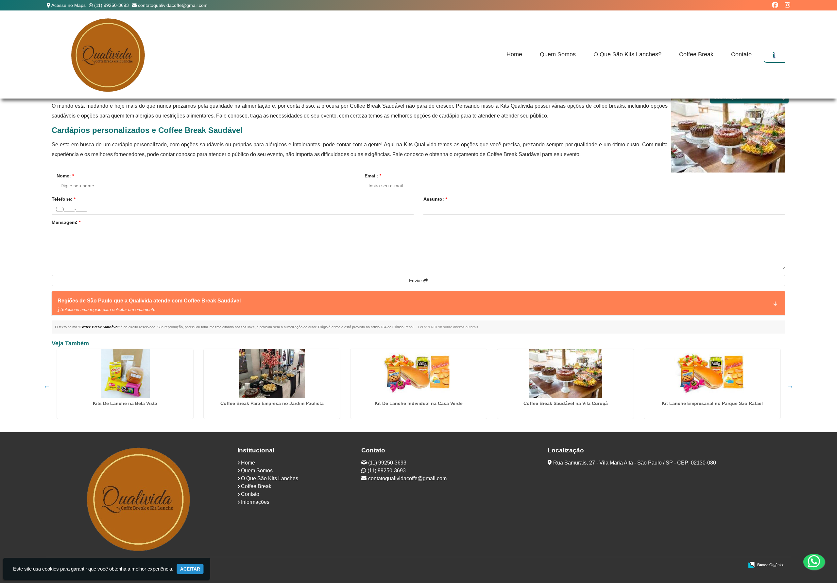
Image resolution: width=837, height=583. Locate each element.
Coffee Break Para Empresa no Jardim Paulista (272, 403)
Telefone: (64, 199)
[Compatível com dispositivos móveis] (736, 565)
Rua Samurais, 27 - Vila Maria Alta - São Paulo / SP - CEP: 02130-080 (634, 462)
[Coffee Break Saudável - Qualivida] (109, 54)
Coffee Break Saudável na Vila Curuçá (565, 403)
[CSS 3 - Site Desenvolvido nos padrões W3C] (714, 565)
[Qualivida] (139, 498)
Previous (46, 385)
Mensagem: (66, 222)
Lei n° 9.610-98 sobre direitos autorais (448, 327)
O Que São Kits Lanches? (627, 54)
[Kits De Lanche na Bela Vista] (125, 373)
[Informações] (773, 54)
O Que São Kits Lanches (269, 478)
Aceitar (190, 569)
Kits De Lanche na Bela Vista (125, 403)
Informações (255, 502)
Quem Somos (558, 54)
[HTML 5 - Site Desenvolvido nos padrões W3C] (691, 565)
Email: (373, 175)
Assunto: (435, 199)
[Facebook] (775, 5)
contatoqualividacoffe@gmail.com (173, 5)
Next (790, 385)
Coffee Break (696, 54)
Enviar (416, 280)
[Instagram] (787, 5)
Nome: (65, 175)
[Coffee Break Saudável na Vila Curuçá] (565, 373)
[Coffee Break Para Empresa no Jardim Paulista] (272, 373)
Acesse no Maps (68, 5)
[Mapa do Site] (673, 565)
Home (514, 54)
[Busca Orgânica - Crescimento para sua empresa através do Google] (766, 564)
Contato (741, 54)
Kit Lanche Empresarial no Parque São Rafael (712, 403)
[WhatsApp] (813, 562)
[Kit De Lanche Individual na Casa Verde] (418, 373)
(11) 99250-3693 (111, 5)
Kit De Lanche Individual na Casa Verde (419, 403)
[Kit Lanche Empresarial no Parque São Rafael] (712, 373)
